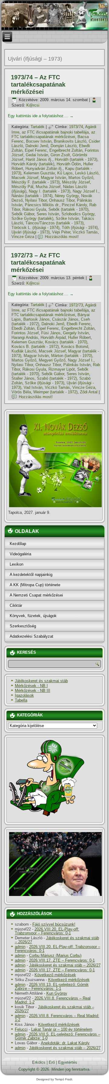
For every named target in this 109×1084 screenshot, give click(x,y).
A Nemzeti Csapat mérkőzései (36, 595)
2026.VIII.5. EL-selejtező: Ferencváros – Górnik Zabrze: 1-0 (57, 1036)
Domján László (64, 146)
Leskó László (86, 173)
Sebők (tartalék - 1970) (68, 209)
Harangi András (25, 337)
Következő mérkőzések (55, 975)
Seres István (48, 214)
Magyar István (53, 177)
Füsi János (51, 333)
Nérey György (67, 195)
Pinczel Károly (74, 205)
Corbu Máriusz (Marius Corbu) (55, 955)
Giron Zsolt (60, 155)
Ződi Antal (88, 392)
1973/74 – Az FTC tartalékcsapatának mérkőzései (38, 84)
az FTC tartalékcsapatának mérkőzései (53, 134)
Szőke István (67, 218)
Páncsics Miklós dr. (42, 205)
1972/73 (76, 305)
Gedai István (37, 155)
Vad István (33, 387)
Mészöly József (76, 182)
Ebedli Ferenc (79, 324)
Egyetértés (67, 1062)
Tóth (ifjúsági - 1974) (80, 227)
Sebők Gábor (23, 214)
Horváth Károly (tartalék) (33, 164)
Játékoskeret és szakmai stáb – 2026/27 (57, 940)
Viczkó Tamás (85, 232)
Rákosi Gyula (34, 209)
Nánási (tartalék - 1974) (32, 195)
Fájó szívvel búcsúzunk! (53, 924)
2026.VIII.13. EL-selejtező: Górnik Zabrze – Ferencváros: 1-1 (52, 986)
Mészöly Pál (22, 186)
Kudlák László (24, 351)
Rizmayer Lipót (61, 369)
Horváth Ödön (69, 164)
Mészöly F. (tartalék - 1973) (36, 182)
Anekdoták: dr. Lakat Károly (65, 1043)
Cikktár (16, 605)
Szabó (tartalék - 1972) (57, 378)
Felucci (21, 1029)
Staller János (23, 378)
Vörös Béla (21, 392)
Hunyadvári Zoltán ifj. (44, 168)
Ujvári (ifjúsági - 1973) (31, 232)
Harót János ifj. (39, 159)
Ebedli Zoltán (23, 328)
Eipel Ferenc (36, 150)
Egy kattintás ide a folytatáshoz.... (41, 116)
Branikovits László (70, 141)
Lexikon (16, 564)
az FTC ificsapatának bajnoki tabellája (55, 132)
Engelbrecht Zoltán (65, 150)
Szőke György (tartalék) (32, 218)
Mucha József (48, 186)
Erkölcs (38, 1062)
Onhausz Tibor (61, 200)
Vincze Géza (23, 236)
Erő (52, 1062)
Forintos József (25, 333)
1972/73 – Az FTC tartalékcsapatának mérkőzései (38, 262)
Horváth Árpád (53, 337)
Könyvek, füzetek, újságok (33, 615)
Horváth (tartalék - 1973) (76, 159)
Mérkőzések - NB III (32, 690)
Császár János (65, 319)
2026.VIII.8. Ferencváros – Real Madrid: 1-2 (53, 1000)
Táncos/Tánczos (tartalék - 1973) (54, 223)
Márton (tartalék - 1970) (71, 355)
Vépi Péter (61, 232)
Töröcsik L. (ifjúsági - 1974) (35, 227)
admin (20, 946)
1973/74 (76, 126)
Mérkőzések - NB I (31, 685)
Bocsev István (38, 141)
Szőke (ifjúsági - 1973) (44, 383)
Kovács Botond (74, 346)
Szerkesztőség (23, 626)
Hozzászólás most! (62, 236)
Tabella (21, 700)
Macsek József (25, 177)
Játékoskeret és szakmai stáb (41, 681)
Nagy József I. (85, 191)
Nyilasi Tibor (36, 200)
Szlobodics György (77, 214)
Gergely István (76, 333)
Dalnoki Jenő (36, 146)
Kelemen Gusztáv (39, 173)
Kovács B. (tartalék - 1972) (35, 346)
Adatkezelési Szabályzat (31, 636)
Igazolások (24, 695)
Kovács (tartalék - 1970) (66, 342)
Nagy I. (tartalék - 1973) (49, 191)
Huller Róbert (79, 337)
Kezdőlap (18, 543)
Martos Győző (80, 177)
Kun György (56, 993)
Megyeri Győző (52, 360)
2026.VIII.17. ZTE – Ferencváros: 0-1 (62, 960)
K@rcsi (32, 105)
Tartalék (38, 126)
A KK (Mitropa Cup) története (35, 585)
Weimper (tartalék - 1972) (55, 392)
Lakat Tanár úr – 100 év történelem (61, 1029)
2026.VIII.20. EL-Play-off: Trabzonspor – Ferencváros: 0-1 (47, 931)
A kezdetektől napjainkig (31, 574)
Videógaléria (20, 554)
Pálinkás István (77, 364)
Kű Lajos (65, 173)
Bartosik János (36, 319)
